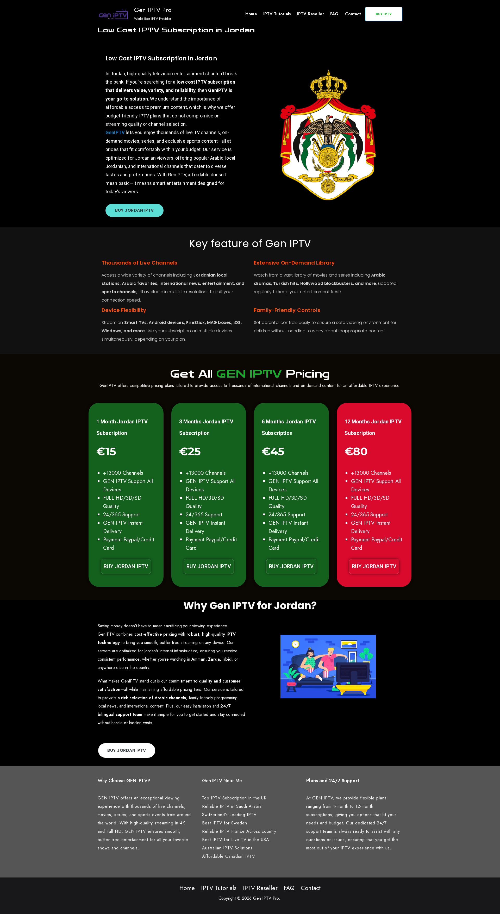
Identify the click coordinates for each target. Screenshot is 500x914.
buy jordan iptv (134, 210)
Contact (353, 14)
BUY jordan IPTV (126, 566)
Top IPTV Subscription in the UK (234, 798)
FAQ (334, 14)
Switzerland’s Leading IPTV (229, 815)
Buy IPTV (384, 14)
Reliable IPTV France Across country (239, 831)
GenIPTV (115, 132)
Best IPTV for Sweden (224, 823)
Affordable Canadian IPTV (228, 856)
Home (251, 14)
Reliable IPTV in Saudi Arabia (232, 806)
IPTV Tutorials (277, 14)
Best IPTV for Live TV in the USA (235, 840)
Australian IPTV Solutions (227, 848)
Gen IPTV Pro (152, 9)
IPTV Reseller (310, 14)
